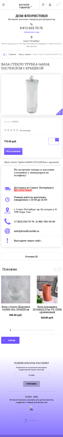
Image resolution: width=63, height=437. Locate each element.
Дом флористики (32, 16)
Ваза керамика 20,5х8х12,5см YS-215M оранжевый (47, 309)
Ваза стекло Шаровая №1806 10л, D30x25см (16, 308)
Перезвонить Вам (31, 32)
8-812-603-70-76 (31, 28)
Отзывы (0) (31, 256)
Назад (11, 340)
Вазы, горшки (25, 54)
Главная (12, 54)
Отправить (31, 384)
